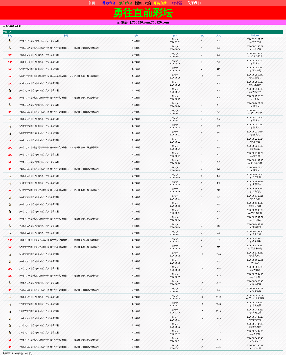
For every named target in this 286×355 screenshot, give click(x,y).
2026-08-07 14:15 (255, 274)
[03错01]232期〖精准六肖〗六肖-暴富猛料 (39, 161)
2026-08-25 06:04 (255, 110)
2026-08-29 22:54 (255, 60)
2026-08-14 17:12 (255, 224)
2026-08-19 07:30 (255, 167)
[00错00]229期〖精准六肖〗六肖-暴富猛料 (39, 197)
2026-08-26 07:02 (255, 103)
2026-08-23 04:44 (255, 131)
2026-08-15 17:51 (255, 217)
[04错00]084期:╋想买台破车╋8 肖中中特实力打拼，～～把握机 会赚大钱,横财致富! (59, 339)
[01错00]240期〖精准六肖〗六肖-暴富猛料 (39, 83)
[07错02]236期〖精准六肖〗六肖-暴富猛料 (39, 126)
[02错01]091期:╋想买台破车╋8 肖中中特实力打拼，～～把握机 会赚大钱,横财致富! (59, 169)
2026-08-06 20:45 (255, 281)
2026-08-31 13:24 (255, 53)
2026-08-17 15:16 (255, 203)
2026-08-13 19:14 (255, 231)
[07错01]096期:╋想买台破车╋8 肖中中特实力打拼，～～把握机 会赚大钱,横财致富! (59, 48)
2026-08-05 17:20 (255, 302)
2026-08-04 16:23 (255, 317)
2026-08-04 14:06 (255, 331)
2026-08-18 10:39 (255, 188)
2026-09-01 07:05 (255, 39)
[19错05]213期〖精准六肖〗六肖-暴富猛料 (39, 332)
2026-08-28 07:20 (255, 82)
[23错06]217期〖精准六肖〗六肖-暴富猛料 (39, 297)
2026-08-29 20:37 (255, 67)
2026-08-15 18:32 (255, 210)
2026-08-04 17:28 (255, 309)
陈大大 (175, 39)
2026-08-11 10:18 (255, 253)
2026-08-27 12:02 (255, 89)
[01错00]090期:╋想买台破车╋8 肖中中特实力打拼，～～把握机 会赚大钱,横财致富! (59, 190)
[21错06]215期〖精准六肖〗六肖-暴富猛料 (39, 325)
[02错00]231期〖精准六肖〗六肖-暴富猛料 (39, 176)
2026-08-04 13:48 (255, 338)
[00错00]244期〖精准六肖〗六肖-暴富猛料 (39, 40)
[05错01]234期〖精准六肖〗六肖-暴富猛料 (39, 140)
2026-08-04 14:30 (255, 324)
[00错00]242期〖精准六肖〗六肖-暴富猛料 (39, 62)
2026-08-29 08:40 (255, 75)
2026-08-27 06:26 (255, 96)
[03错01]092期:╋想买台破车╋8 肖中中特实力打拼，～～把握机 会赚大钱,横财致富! (59, 147)
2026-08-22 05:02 (255, 146)
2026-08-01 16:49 (255, 345)
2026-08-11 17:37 (255, 245)
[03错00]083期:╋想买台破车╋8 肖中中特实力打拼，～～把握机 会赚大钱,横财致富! (59, 347)
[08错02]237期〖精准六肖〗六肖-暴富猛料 (39, 119)
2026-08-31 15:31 (255, 46)
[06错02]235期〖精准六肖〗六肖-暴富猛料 (39, 133)
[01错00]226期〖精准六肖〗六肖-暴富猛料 (39, 226)
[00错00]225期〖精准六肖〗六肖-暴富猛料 (39, 233)
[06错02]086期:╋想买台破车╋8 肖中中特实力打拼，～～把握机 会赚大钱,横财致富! (59, 275)
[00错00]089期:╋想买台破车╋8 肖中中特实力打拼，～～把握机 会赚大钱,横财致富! (59, 218)
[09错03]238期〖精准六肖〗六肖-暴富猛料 (39, 104)
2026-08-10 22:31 (255, 260)
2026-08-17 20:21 (255, 196)
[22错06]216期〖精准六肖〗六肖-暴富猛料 (39, 304)
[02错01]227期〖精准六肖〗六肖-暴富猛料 (39, 211)
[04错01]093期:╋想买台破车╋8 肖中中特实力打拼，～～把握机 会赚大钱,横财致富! (59, 112)
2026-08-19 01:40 (255, 174)
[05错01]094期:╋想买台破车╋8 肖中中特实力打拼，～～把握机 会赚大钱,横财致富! (59, 97)
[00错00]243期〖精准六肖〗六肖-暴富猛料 (39, 55)
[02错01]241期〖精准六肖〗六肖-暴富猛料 (39, 69)
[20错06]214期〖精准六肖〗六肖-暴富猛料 (39, 318)
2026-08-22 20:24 (255, 139)
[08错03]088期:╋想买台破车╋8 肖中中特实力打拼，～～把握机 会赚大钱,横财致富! (59, 240)
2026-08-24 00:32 (255, 124)
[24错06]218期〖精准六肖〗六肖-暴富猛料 (39, 282)
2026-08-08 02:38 (255, 267)
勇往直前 (10, 26)
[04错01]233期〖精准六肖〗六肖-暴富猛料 (39, 154)
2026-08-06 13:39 (255, 288)
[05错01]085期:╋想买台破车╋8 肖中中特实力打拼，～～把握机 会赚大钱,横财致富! (59, 290)
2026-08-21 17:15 (255, 160)
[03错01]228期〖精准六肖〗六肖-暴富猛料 (39, 204)
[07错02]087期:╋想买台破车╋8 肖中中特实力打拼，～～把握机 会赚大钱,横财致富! (59, 247)
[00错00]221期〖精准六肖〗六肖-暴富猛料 (39, 261)
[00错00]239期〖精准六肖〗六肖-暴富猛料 (39, 90)
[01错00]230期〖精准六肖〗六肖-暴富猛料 (39, 183)
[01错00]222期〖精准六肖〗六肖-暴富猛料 (39, 254)
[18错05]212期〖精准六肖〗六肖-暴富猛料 (39, 311)
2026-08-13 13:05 (255, 238)
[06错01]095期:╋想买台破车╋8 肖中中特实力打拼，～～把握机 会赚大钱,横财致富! (59, 76)
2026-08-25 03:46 (255, 117)
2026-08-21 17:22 (255, 153)
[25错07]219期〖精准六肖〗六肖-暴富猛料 (39, 268)
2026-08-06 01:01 (255, 295)
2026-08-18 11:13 (255, 181)
